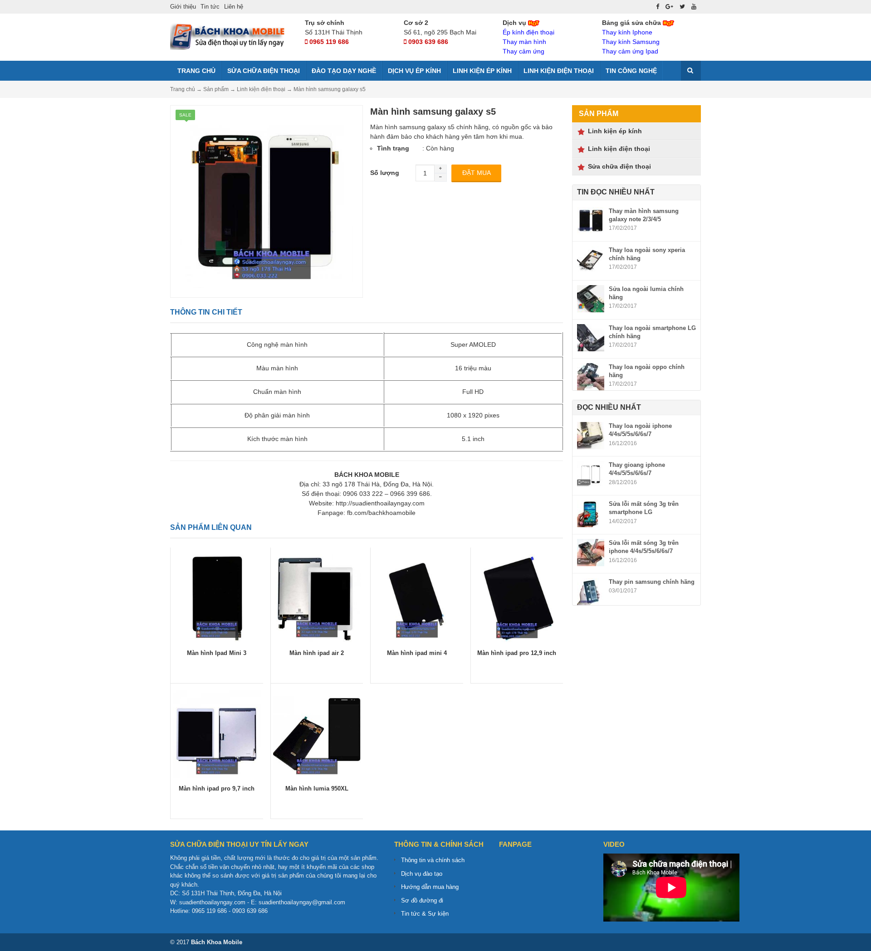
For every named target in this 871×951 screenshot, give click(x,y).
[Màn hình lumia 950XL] (317, 733)
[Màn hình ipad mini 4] (417, 597)
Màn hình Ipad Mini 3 (216, 653)
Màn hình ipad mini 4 (417, 653)
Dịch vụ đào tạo (421, 873)
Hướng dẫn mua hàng (430, 886)
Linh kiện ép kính (482, 70)
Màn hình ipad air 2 (316, 653)
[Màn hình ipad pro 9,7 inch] (217, 733)
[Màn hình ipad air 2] (317, 597)
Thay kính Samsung (631, 41)
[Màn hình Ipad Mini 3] (217, 597)
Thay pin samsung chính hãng (652, 581)
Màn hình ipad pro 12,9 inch (516, 653)
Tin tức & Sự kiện (425, 913)
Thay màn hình (524, 41)
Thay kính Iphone (627, 32)
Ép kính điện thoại (528, 32)
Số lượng (384, 172)
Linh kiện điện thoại (559, 70)
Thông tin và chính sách (433, 860)
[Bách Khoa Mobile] (229, 35)
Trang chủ (195, 70)
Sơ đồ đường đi (422, 900)
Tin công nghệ (631, 70)
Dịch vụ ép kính (414, 70)
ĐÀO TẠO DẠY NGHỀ (344, 70)
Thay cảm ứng (523, 51)
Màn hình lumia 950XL (316, 788)
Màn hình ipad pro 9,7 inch (216, 788)
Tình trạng (393, 148)
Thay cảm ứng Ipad (630, 51)
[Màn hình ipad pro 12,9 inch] (517, 597)
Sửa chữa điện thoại (263, 70)
